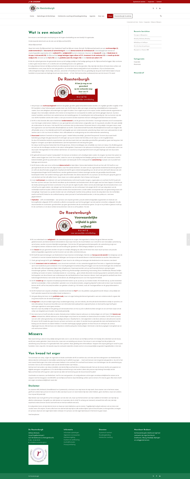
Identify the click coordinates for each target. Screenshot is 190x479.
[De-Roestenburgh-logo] (41, 8)
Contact (159, 1)
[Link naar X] (153, 8)
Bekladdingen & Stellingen (141, 42)
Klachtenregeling (69, 437)
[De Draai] (188, 239)
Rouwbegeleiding (105, 435)
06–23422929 (35, 2)
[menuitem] (139, 1)
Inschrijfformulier (69, 442)
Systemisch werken (139, 1)
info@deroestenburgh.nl (38, 442)
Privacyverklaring (69, 444)
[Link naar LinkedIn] (160, 8)
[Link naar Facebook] (156, 8)
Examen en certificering (71, 440)
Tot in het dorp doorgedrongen (142, 46)
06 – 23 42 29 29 (35, 440)
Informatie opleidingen (71, 433)
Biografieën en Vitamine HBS (141, 50)
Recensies (137, 64)
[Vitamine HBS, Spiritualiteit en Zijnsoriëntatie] (1, 239)
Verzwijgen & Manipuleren (140, 35)
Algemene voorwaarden (72, 435)
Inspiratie (151, 1)
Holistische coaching (105, 437)
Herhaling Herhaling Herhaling (142, 38)
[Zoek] (160, 16)
